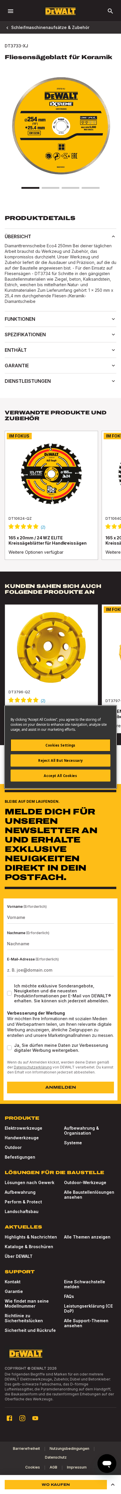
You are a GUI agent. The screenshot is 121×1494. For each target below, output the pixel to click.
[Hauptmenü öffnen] (10, 11)
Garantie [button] (17, 365)
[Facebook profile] (9, 1418)
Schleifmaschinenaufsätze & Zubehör (50, 27)
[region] (60, 501)
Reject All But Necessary (60, 760)
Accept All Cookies (60, 775)
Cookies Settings (60, 745)
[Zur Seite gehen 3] (70, 188)
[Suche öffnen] (110, 11)
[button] (112, 1484)
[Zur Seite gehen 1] (30, 188)
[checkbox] (9, 993)
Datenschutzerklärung (33, 1067)
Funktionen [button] (20, 319)
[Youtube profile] (35, 1418)
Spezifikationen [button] (25, 334)
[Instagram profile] (22, 1418)
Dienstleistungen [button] (28, 381)
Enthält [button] (16, 350)
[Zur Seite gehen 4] (90, 188)
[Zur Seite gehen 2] (50, 188)
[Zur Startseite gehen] (60, 11)
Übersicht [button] (18, 236)
